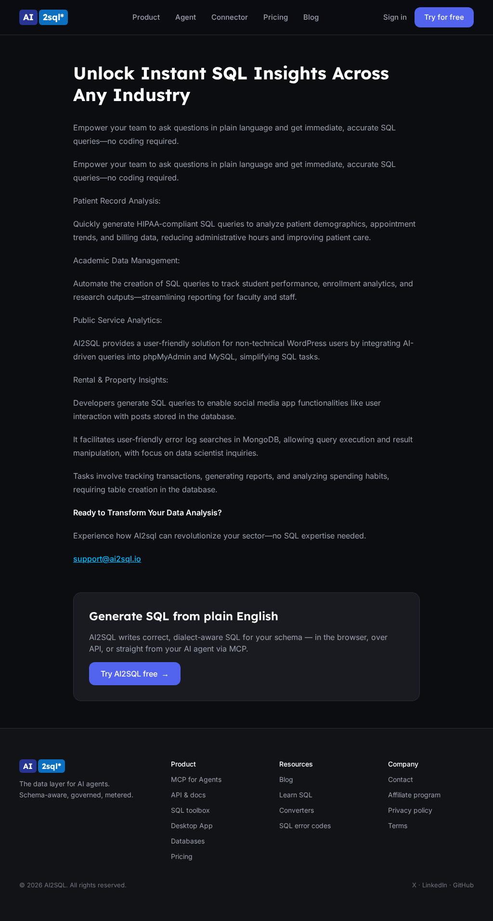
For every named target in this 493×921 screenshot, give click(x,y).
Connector (229, 17)
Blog (311, 17)
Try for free (444, 17)
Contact (400, 779)
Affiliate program (414, 795)
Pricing (275, 17)
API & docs (188, 795)
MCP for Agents (196, 779)
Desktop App (192, 825)
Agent (185, 17)
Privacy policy (410, 810)
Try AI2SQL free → (135, 673)
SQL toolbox (190, 810)
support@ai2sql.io (107, 558)
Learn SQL (295, 795)
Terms (397, 825)
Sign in (395, 17)
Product (146, 17)
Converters (296, 810)
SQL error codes (305, 825)
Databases (188, 841)
